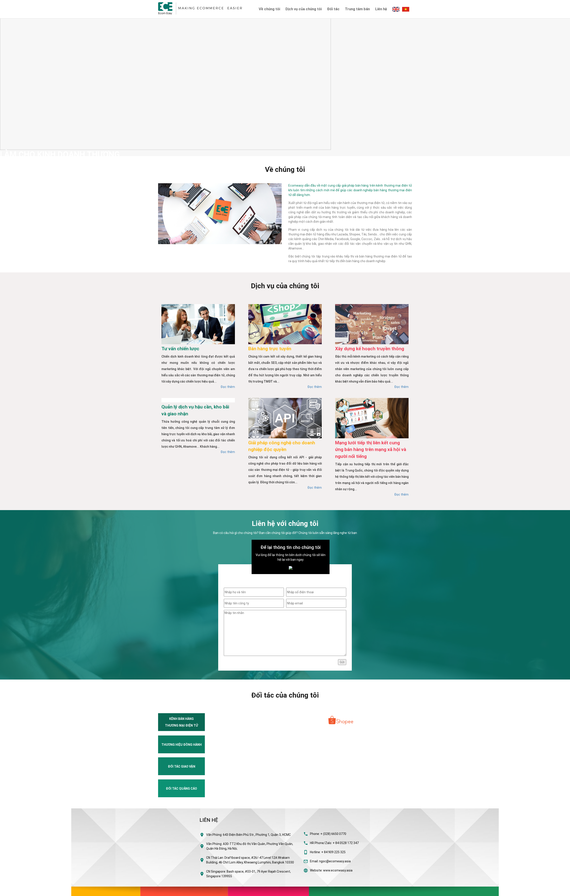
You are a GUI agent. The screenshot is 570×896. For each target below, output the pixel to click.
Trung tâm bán (357, 9)
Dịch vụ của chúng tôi (303, 9)
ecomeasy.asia (13, 891)
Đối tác (333, 9)
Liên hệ (381, 9)
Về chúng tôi (269, 9)
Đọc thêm (228, 387)
